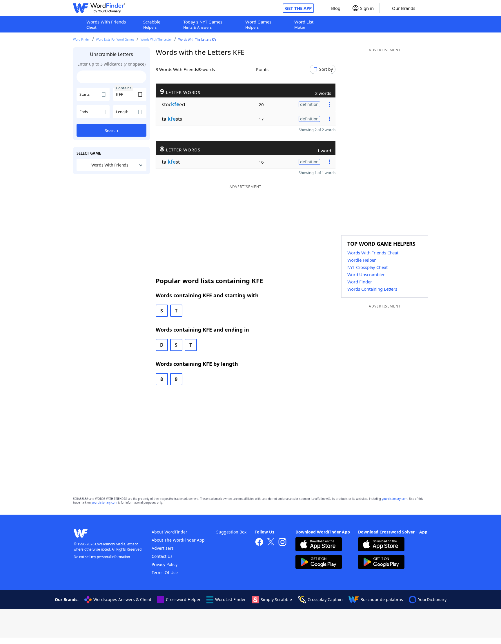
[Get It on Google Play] (318, 562)
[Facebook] (259, 542)
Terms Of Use (165, 572)
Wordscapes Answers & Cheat (122, 599)
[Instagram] (282, 542)
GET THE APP (298, 8)
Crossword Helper (183, 599)
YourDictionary (432, 599)
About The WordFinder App (178, 540)
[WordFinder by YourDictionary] (99, 8)
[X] (270, 542)
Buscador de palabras (381, 599)
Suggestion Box (231, 532)
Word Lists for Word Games (115, 39)
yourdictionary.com (394, 499)
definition (309, 104)
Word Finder (81, 39)
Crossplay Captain (325, 599)
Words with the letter (156, 39)
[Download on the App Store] (318, 545)
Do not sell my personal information (102, 556)
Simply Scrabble (276, 599)
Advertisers (163, 548)
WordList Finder (230, 599)
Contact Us (162, 556)
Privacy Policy (164, 564)
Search (111, 130)
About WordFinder (169, 532)
